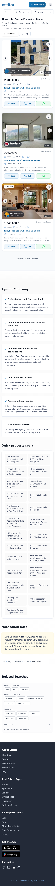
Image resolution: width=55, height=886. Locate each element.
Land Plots (9, 703)
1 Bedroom (10, 713)
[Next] (50, 58)
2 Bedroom (22, 713)
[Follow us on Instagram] (8, 867)
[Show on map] (41, 72)
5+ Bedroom (22, 718)
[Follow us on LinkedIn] (13, 867)
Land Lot (6, 793)
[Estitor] (8, 4)
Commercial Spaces (35, 698)
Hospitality (7, 801)
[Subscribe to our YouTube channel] (18, 867)
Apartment (7, 789)
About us (6, 755)
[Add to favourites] (48, 44)
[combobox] (7, 12)
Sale (7, 689)
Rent (14, 689)
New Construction (11, 830)
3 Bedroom (34, 713)
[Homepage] (4, 661)
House (5, 784)
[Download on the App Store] (27, 848)
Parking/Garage (23, 703)
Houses (17, 661)
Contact (6, 759)
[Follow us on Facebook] (3, 867)
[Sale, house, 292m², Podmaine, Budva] (27, 201)
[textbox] (7, 12)
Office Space (8, 797)
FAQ (4, 772)
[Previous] (5, 58)
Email (13, 103)
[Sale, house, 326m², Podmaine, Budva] (27, 58)
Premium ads (8, 767)
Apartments (10, 698)
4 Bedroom (10, 718)
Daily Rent (24, 689)
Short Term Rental (11, 826)
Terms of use (8, 763)
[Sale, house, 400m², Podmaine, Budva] (27, 130)
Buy (9, 661)
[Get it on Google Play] (27, 854)
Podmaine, (11, 91)
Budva (18, 91)
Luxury (5, 834)
